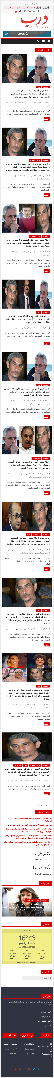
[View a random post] (32, 41)
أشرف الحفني (21, 102)
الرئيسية (45, 87)
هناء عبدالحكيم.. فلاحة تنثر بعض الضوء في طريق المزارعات (30, 825)
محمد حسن (41, 708)
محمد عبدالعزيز (11, 629)
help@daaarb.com (45, 1055)
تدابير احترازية (40, 553)
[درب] (49, 41)
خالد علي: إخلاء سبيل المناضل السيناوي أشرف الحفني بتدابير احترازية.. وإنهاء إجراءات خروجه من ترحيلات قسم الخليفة (28, 540)
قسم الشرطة (41, 179)
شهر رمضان (34, 404)
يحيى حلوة (46, 255)
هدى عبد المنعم (32, 708)
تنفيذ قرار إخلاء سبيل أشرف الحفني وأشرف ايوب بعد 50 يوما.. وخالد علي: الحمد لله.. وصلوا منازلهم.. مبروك (30, 93)
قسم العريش (42, 477)
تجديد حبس (20, 629)
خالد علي (41, 404)
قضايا (48, 708)
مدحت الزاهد (33, 477)
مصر (38, 87)
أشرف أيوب (30, 102)
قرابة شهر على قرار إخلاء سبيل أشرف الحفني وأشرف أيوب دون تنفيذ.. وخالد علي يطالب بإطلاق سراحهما (27, 318)
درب (13, 328)
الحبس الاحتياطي (16, 780)
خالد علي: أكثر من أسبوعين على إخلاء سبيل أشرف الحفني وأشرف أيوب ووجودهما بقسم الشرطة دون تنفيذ (27, 391)
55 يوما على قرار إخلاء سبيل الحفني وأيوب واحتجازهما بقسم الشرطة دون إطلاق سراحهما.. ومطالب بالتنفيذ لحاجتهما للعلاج (27, 166)
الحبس (47, 404)
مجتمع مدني (36, 458)
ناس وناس (18, 765)
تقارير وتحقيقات (35, 160)
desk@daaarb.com (45, 1047)
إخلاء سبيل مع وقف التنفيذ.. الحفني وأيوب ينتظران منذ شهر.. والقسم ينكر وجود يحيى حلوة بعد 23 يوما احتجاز (28, 242)
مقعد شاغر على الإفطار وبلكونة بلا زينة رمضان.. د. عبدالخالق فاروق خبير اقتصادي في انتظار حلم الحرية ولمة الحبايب (29, 907)
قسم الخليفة (24, 553)
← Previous (44, 805)
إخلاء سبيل (12, 102)
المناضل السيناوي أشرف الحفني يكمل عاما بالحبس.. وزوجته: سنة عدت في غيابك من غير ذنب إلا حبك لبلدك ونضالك (27, 771)
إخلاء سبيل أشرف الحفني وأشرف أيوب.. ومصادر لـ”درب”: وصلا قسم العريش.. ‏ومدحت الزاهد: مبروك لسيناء (28, 464)
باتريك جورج (20, 704)
